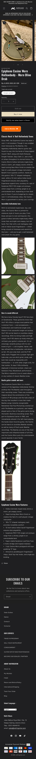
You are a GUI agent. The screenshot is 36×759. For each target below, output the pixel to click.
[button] (4, 8)
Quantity (4, 97)
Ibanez (6, 617)
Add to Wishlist (10, 129)
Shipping (4, 86)
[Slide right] (22, 64)
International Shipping (11, 687)
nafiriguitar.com (20, 755)
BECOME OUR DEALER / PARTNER (16, 656)
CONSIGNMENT (9, 647)
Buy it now (18, 114)
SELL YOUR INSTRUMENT (13, 643)
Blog (5, 696)
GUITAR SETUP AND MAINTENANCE (16, 652)
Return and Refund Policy (12, 682)
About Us (7, 669)
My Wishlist (8, 673)
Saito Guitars (8, 612)
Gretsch (7, 621)
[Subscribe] (30, 596)
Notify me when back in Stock (18, 120)
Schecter (7, 626)
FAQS (6, 678)
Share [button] (6, 563)
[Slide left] (13, 64)
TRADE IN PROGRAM (11, 638)
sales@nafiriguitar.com (17, 728)
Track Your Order (10, 691)
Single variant (10, 93)
